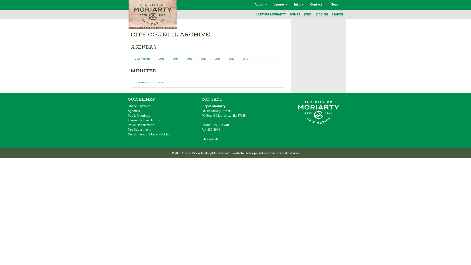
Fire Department (139, 130)
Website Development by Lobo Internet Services (266, 153)
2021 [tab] (217, 58)
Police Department (141, 125)
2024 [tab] (175, 58)
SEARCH (337, 14)
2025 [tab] (161, 58)
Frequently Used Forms (144, 120)
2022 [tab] (203, 58)
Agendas (134, 111)
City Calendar (210, 139)
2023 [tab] (189, 58)
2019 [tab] (245, 58)
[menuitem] (259, 4)
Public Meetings (139, 116)
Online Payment (139, 106)
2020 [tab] (231, 58)
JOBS (307, 14)
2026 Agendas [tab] (142, 58)
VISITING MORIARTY (271, 14)
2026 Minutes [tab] (142, 82)
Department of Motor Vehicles (149, 134)
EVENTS (294, 14)
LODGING (321, 14)
